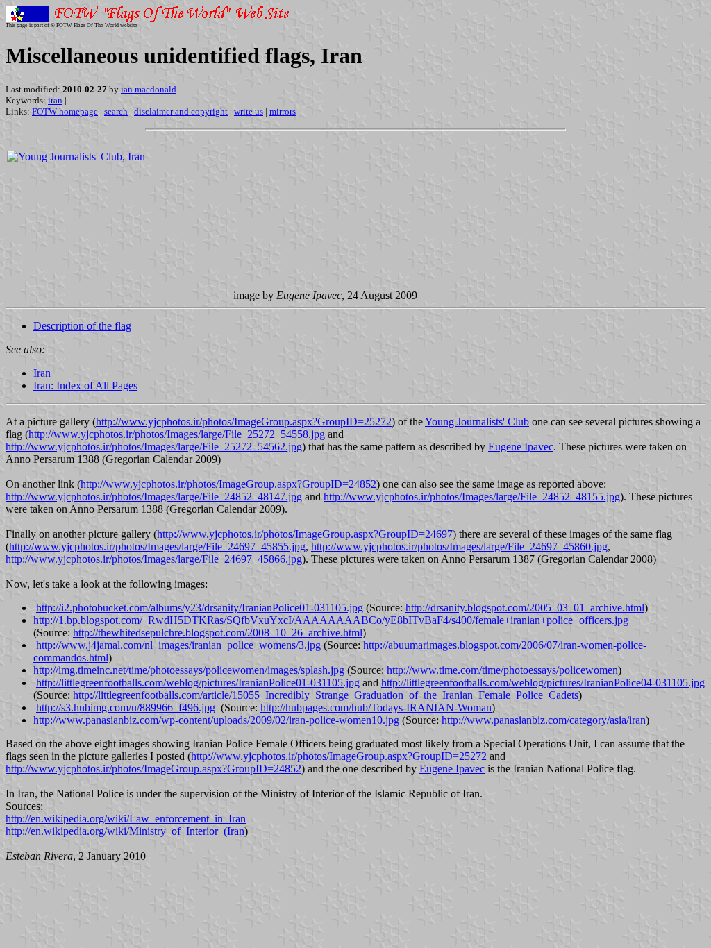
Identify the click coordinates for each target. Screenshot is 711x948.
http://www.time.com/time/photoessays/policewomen (502, 670)
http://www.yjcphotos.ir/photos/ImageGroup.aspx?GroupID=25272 (244, 422)
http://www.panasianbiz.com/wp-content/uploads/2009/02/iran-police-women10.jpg (216, 720)
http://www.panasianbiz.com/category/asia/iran (544, 720)
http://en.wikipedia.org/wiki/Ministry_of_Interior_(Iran (125, 831)
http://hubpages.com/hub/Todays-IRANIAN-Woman (376, 707)
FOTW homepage (65, 111)
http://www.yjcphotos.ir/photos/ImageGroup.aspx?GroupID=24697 (305, 534)
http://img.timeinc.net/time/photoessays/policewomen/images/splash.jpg (188, 670)
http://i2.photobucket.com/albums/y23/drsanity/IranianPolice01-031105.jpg (199, 607)
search (116, 111)
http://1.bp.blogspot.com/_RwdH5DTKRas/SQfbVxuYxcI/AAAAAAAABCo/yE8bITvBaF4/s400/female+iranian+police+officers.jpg (330, 620)
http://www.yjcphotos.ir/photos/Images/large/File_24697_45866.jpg (154, 559)
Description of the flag (82, 326)
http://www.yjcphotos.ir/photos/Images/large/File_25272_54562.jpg (154, 446)
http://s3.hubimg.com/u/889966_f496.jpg (125, 707)
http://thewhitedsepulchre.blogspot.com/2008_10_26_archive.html (217, 632)
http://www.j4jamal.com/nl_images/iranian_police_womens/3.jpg (178, 645)
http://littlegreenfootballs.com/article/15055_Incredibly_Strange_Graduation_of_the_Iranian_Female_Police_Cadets (325, 695)
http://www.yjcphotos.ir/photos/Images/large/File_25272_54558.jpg (176, 434)
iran (55, 100)
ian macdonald (148, 89)
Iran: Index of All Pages (85, 385)
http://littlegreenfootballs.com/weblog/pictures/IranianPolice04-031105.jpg (543, 682)
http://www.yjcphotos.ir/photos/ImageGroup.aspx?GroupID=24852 (228, 484)
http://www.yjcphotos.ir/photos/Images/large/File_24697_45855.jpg (157, 546)
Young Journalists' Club (477, 422)
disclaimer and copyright (181, 111)
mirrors (282, 111)
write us (248, 111)
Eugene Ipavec (520, 446)
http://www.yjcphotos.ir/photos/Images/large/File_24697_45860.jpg (459, 546)
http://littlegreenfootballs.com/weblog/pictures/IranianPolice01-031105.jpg (198, 682)
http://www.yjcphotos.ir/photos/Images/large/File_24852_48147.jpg (154, 496)
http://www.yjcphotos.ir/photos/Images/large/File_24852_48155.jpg (472, 496)
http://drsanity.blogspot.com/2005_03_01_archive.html (524, 607)
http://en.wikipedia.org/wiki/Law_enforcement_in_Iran (126, 818)
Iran (42, 373)
